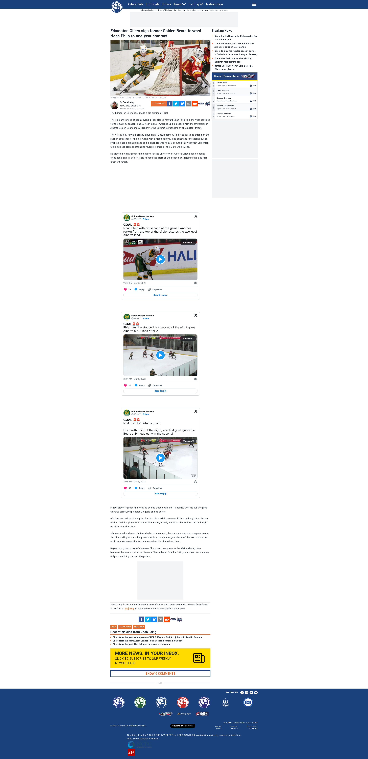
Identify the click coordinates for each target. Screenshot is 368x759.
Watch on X (188, 242)
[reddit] (195, 103)
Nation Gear (214, 4)
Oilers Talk (135, 4)
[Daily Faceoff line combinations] (201, 103)
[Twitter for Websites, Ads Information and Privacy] (195, 283)
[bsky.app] (182, 103)
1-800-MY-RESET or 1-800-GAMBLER (174, 735)
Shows (166, 4)
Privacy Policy (218, 727)
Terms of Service (233, 727)
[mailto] (188, 103)
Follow (146, 219)
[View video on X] (160, 259)
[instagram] (246, 692)
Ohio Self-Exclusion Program (142, 738)
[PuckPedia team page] (207, 103)
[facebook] (169, 103)
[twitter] (176, 103)
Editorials (152, 4)
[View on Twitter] (196, 217)
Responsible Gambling (252, 727)
